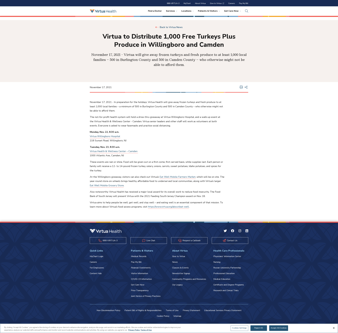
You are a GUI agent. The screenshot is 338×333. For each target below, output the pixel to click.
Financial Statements (141, 267)
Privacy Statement (191, 310)
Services (170, 11)
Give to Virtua (216, 3)
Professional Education (224, 273)
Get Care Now (231, 11)
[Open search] (246, 11)
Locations (186, 11)
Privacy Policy (134, 330)
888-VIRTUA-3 (173, 3)
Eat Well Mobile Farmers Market (178, 176)
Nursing (216, 262)
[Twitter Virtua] (225, 231)
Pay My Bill (243, 3)
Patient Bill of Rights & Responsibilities (143, 310)
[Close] (334, 328)
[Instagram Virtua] (239, 231)
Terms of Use (172, 310)
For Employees (97, 267)
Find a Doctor (155, 11)
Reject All (258, 328)
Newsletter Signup (181, 273)
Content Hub (96, 273)
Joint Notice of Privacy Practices (146, 296)
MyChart (187, 3)
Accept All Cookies (279, 328)
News (175, 262)
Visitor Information (139, 273)
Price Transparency (140, 290)
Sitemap (177, 316)
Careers (231, 3)
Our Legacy (177, 284)
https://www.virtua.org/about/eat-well (168, 206)
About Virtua (200, 3)
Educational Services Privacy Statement (222, 310)
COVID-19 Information (141, 279)
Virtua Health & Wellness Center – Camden (114, 151)
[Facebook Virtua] (232, 231)
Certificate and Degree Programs (228, 284)
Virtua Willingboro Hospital (105, 136)
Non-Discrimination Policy (108, 310)
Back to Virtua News (171, 27)
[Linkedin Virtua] (246, 231)
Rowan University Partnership (227, 267)
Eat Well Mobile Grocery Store (107, 185)
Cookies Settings (239, 328)
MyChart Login (96, 256)
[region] (169, 328)
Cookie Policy (163, 316)
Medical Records (138, 256)
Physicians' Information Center (227, 256)
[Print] (241, 87)
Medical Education (221, 279)
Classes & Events (180, 267)
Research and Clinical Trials (226, 290)
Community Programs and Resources (189, 279)
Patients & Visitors (208, 11)
